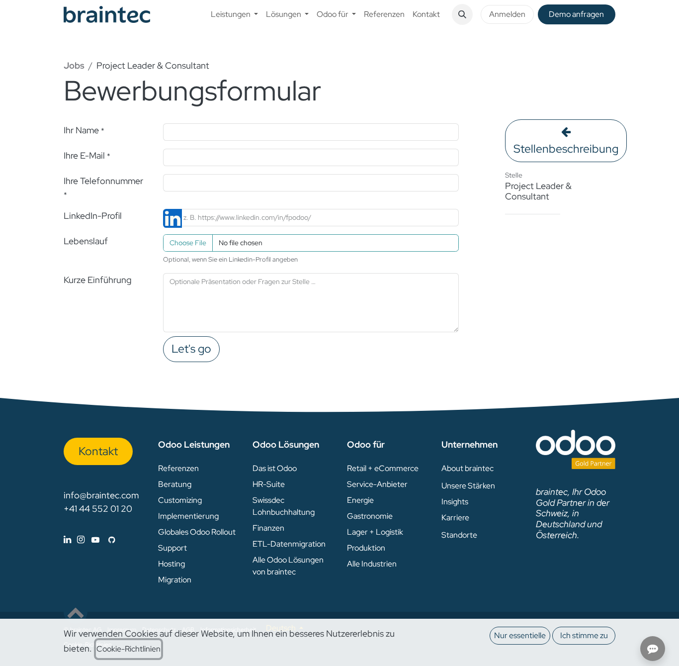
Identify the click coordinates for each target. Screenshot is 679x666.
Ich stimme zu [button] (584, 635)
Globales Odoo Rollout (197, 532)
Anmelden (507, 14)
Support (172, 548)
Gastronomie (370, 516)
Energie (360, 500)
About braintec (467, 468)
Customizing (180, 500)
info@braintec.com (101, 495)
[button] (462, 14)
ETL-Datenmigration (289, 544)
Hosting (171, 564)
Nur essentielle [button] (520, 635)
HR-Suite (269, 484)
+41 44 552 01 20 (98, 508)
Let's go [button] (191, 348)
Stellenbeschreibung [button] (565, 148)
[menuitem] (234, 14)
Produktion (366, 548)
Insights (454, 501)
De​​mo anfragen (576, 14)
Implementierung (188, 516)
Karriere (455, 517)
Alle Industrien (372, 564)
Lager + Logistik (375, 532)
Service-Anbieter (377, 484)
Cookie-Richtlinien (128, 649)
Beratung (174, 484)
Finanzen (268, 528)
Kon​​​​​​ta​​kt (98, 451)
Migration (174, 579)
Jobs (74, 65)
